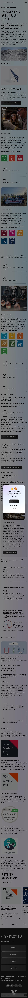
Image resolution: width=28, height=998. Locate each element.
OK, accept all (14, 501)
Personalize (14, 508)
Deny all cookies (14, 505)
